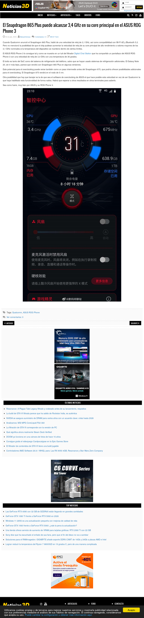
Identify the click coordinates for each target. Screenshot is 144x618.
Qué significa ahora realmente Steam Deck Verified (29, 432)
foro (93, 603)
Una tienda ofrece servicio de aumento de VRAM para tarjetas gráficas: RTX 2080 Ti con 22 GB (48, 530)
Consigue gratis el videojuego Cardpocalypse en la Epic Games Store (37, 441)
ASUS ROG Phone (31, 312)
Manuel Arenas (25, 37)
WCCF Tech (54, 37)
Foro (98, 15)
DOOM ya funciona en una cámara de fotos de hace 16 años (33, 436)
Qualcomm (17, 312)
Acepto (131, 610)
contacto (119, 603)
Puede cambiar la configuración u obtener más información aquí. (59, 614)
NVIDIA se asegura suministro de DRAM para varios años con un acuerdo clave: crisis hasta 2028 (50, 418)
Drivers (87, 15)
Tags (78, 15)
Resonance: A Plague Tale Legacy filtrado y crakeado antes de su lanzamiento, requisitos (46, 408)
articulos (72, 603)
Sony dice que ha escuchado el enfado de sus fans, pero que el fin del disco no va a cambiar (47, 534)
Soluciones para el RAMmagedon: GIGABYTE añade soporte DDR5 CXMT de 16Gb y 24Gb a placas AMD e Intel (56, 539)
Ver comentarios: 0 (15, 317)
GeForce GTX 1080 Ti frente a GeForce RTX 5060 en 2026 (32, 516)
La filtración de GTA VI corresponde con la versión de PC (31, 427)
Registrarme (128, 11)
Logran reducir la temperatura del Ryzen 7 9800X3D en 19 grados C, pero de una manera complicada (51, 544)
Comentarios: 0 (40, 37)
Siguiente (134, 323)
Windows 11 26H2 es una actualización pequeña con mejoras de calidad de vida (41, 520)
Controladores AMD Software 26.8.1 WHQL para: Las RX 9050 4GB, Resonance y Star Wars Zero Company (54, 450)
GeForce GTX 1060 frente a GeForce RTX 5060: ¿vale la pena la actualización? (41, 525)
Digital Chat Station (82, 53)
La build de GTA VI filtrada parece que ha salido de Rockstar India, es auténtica (41, 413)
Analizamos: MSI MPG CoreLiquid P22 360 (25, 422)
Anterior (9, 323)
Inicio (41, 15)
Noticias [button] (51, 15)
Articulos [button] (65, 15)
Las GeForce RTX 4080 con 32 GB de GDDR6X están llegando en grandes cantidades (44, 511)
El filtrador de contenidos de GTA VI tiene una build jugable (32, 446)
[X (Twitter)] (132, 15)
